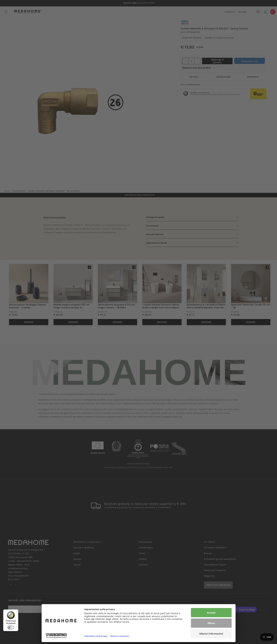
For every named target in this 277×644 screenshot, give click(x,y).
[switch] (11, 627)
